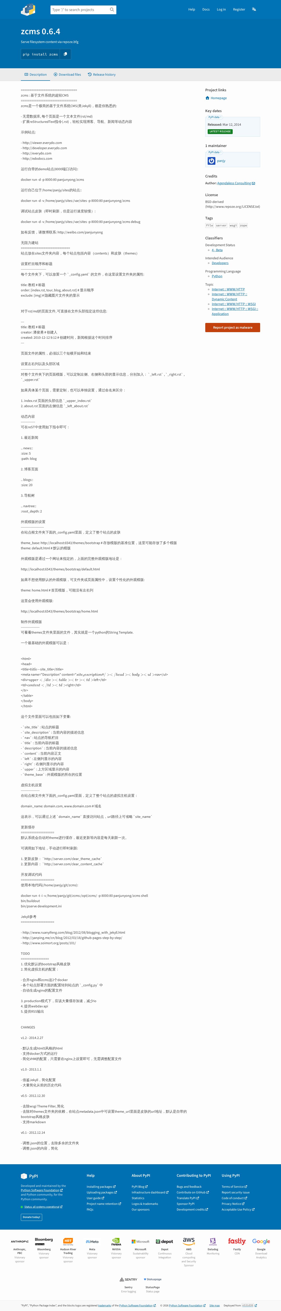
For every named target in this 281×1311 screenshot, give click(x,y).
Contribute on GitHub (191, 1192)
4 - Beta (217, 250)
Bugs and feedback (189, 1186)
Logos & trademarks (145, 1204)
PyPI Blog (138, 1186)
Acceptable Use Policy (236, 1209)
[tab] (35, 74)
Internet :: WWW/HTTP (228, 289)
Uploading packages (100, 1192)
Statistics (138, 1198)
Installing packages (99, 1186)
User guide (94, 1198)
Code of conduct (233, 1198)
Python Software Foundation (40, 1190)
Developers (220, 263)
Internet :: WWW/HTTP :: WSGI (234, 304)
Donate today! (31, 1217)
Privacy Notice (231, 1204)
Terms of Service (233, 1186)
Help (191, 9)
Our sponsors (141, 1209)
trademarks (104, 1305)
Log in (221, 9)
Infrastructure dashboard (148, 1192)
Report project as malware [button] (232, 327)
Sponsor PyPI (186, 1204)
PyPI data (214, 117)
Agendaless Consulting (234, 183)
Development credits (191, 1209)
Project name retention (102, 1204)
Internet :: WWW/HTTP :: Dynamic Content (229, 296)
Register (239, 9)
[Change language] (254, 9)
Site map (214, 1305)
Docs (206, 9)
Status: (41, 1207)
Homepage (219, 98)
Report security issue (236, 1192)
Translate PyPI (186, 1198)
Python (217, 276)
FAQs (90, 1209)
